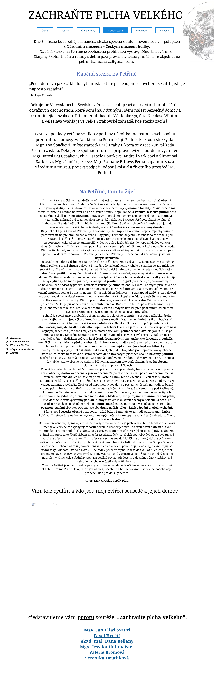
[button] (65, 30)
